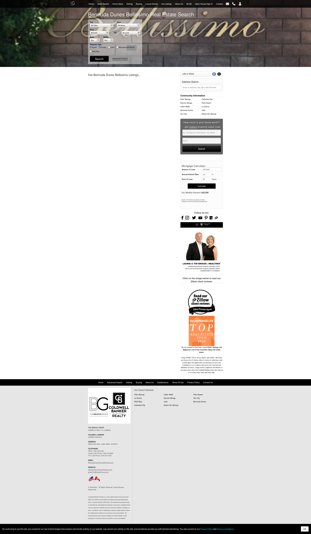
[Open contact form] (227, 3)
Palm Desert (206, 103)
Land (112, 47)
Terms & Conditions (225, 529)
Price (92, 29)
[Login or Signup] (240, 3)
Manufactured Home (126, 47)
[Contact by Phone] (233, 3)
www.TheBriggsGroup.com (98, 472)
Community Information (192, 95)
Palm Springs (185, 99)
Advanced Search (120, 58)
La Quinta (205, 106)
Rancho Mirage (186, 103)
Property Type (95, 44)
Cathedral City (207, 99)
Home (94, 47)
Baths (105, 37)
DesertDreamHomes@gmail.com (100, 462)
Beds (92, 37)
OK (304, 529)
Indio (203, 110)
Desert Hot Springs (209, 114)
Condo (103, 47)
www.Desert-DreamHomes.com (100, 469)
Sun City (183, 114)
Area (119, 22)
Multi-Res (95, 51)
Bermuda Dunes (186, 110)
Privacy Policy (206, 529)
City (91, 22)
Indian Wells (185, 106)
